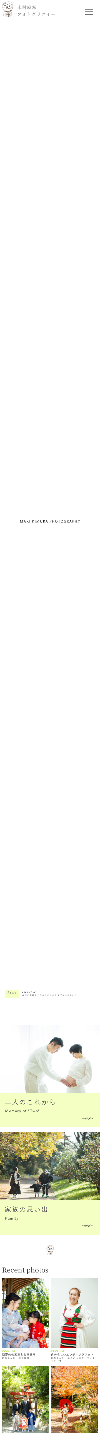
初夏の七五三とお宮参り (19, 1354)
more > (87, 1118)
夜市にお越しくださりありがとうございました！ (49, 995)
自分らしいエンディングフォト (72, 1354)
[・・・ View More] (25, 1313)
